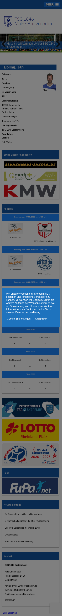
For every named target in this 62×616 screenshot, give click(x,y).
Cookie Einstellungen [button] (18, 318)
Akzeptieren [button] (41, 318)
